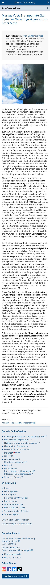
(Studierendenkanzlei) (14, 462)
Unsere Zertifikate (12, 557)
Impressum (16, 422)
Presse (7, 488)
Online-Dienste (11, 459)
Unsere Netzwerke (12, 554)
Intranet (8, 453)
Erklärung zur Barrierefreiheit (15, 519)
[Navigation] (3, 3)
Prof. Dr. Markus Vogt (33, 36)
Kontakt (5, 422)
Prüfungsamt (10, 494)
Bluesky (14, 569)
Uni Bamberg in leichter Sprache (17, 523)
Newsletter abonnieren (13, 576)
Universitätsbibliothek (14, 507)
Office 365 (8, 456)
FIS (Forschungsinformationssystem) (21, 443)
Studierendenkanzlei (13, 504)
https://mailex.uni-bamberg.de (18, 471)
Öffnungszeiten (11, 491)
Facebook (9, 569)
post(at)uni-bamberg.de (19, 550)
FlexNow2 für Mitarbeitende (17, 449)
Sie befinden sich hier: (11, 8)
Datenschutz (29, 422)
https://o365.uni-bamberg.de (17, 474)
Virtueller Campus (12, 477)
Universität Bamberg (25, 2)
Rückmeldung (10, 501)
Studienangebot (11, 514)
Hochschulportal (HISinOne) (17, 439)
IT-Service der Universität (16, 498)
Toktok (19, 569)
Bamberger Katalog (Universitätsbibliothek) (24, 436)
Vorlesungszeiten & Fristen (16, 511)
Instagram (4, 569)
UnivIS (7, 465)
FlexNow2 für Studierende (16, 446)
